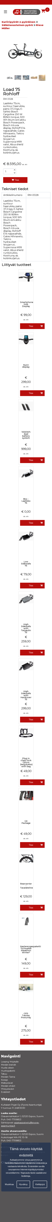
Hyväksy (23, 1184)
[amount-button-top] (14, 169)
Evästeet (5, 1092)
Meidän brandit (8, 1064)
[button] (41, 51)
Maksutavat (7, 1083)
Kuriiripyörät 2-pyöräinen (18, 22)
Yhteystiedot (7, 1089)
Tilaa (16, 180)
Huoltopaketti (8, 1071)
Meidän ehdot (8, 1086)
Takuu (4, 1074)
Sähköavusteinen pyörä (17, 25)
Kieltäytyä (40, 1184)
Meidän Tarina (8, 1077)
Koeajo (4, 1080)
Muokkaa (9, 1184)
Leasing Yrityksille (10, 1061)
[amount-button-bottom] (14, 172)
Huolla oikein (7, 1067)
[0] (43, 11)
